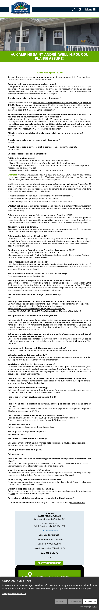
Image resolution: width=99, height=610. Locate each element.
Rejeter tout (61, 601)
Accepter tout (90, 601)
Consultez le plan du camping (52, 577)
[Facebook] (80, 9)
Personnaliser (75, 601)
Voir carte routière (49, 530)
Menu (89, 9)
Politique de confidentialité (14, 593)
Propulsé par (84, 607)
